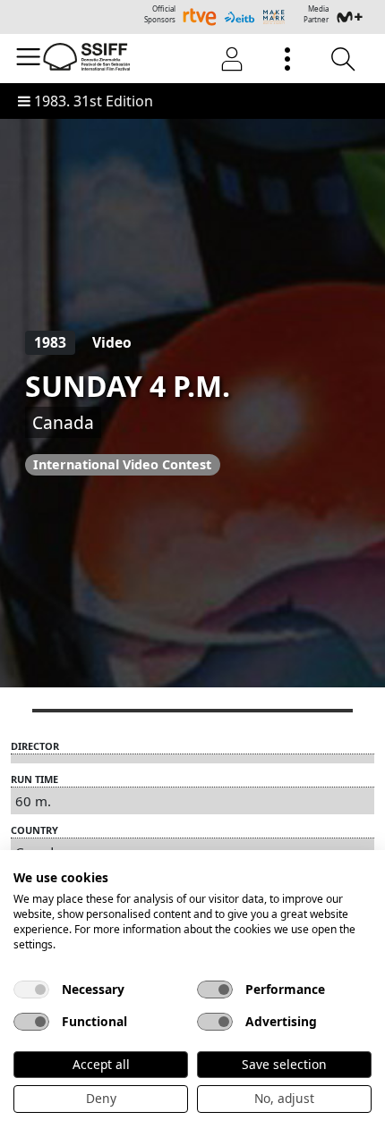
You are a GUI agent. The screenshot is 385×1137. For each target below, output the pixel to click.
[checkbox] (31, 989)
